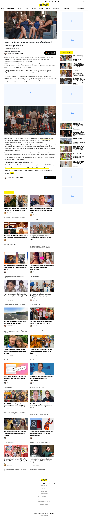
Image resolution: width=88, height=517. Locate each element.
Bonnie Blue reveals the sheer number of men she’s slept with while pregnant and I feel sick (78, 148)
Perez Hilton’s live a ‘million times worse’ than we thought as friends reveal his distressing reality (79, 81)
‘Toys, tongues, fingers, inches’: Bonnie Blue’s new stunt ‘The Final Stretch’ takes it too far (78, 163)
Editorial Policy (44, 496)
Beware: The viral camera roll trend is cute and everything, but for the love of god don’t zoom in (15, 267)
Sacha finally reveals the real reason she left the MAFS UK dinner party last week (27, 167)
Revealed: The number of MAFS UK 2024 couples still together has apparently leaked (28, 170)
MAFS (12, 173)
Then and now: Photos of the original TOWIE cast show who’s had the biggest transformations (42, 267)
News (2, 8)
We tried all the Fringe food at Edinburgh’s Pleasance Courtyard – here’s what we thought (41, 351)
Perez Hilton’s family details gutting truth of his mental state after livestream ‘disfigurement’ (41, 378)
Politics (34, 8)
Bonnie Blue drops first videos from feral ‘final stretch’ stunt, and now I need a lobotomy (40, 296)
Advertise (77, 1)
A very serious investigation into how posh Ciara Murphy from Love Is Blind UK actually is (79, 126)
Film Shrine (66, 8)
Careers (44, 491)
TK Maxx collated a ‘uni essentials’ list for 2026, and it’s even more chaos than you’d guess (15, 461)
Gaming (26, 8)
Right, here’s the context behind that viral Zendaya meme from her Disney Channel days (15, 296)
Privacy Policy (44, 504)
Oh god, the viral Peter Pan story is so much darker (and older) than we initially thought (78, 155)
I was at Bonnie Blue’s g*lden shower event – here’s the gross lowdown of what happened (78, 58)
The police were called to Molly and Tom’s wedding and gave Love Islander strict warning (15, 433)
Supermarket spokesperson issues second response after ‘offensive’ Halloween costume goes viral (41, 433)
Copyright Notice (44, 499)
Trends (19, 8)
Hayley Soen (11, 53)
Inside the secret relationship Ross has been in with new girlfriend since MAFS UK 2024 (29, 165)
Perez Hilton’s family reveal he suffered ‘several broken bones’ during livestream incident (41, 405)
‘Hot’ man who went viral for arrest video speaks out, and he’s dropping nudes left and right (78, 65)
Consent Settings (44, 501)
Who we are (64, 1)
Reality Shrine (56, 8)
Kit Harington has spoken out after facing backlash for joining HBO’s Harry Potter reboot (41, 461)
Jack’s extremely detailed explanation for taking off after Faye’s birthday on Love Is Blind (41, 210)
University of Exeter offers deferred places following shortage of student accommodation (79, 140)
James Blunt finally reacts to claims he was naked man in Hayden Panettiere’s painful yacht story (79, 133)
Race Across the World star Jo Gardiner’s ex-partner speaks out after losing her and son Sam (15, 351)
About (44, 488)
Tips (83, 1)
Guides (48, 8)
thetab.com (41, 511)
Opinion (41, 8)
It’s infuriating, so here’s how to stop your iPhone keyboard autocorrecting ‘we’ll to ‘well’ (15, 378)
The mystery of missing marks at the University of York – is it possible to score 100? (40, 237)
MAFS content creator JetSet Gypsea (14, 64)
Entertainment (11, 8)
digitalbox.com (45, 515)
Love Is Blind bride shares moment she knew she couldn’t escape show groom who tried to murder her (78, 73)
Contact (71, 1)
